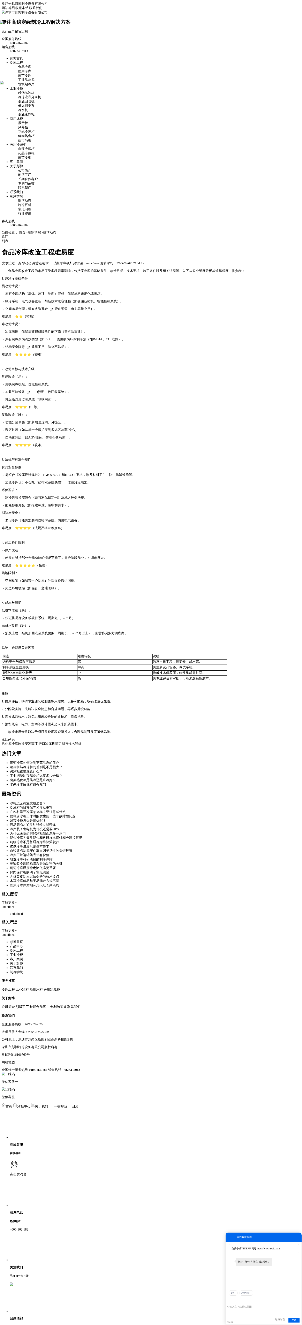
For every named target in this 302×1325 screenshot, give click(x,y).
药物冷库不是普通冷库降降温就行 (34, 842)
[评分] (235, 1300)
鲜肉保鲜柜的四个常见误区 (29, 872)
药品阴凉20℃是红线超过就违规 (33, 825)
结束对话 (280, 1319)
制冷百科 (24, 205)
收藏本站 (22, 8)
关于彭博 (16, 166)
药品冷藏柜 (26, 153)
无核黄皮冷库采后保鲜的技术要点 (34, 876)
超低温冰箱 (26, 92)
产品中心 (16, 946)
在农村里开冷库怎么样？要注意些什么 (38, 812)
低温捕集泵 (26, 105)
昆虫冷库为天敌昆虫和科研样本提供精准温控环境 (46, 837)
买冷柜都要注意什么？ (26, 771)
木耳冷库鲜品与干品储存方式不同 (34, 881)
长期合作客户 (28, 179)
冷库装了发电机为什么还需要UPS (34, 829)
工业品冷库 (26, 80)
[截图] (245, 1300)
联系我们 (35, 8)
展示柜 (23, 123)
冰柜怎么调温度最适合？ (28, 803)
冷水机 (23, 110)
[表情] (229, 1300)
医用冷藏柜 (18, 144)
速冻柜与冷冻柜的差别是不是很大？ (36, 767)
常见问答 (24, 209)
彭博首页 (16, 58)
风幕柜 (23, 127)
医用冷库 (24, 71)
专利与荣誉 (26, 183)
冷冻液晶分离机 (29, 97)
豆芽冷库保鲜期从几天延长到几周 (34, 885)
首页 (22, 232)
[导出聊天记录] (298, 1300)
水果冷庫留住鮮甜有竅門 (28, 784)
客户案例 (16, 161)
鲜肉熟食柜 (26, 136)
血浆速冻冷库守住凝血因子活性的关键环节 (41, 850)
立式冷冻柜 (26, 131)
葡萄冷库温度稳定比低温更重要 (33, 868)
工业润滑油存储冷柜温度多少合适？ (36, 775)
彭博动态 (24, 200)
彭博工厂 (24, 174)
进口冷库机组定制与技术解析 (60, 743)
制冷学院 (16, 196)
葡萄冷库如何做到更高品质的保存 (34, 762)
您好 (233, 1293)
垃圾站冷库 (26, 84)
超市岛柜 (24, 140)
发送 (294, 1320)
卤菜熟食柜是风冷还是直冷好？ (33, 780)
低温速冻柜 (26, 114)
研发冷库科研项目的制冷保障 (31, 859)
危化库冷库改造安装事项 (20, 743)
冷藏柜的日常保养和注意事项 (31, 807)
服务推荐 (8, 980)
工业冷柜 (16, 88)
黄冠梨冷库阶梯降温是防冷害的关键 (36, 863)
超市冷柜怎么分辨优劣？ (28, 820)
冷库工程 (16, 62)
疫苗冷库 (24, 75)
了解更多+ (9, 902)
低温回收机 (26, 101)
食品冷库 (24, 67)
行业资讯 (24, 213)
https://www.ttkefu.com (268, 1248)
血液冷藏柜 (26, 149)
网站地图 (8, 8)
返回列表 (8, 739)
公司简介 (24, 170)
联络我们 (246, 1293)
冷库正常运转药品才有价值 (29, 855)
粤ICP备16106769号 (16, 1054)
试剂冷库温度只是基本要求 (29, 846)
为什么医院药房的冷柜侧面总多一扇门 (38, 833)
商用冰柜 (16, 118)
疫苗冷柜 (24, 157)
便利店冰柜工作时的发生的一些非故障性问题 (43, 816)
